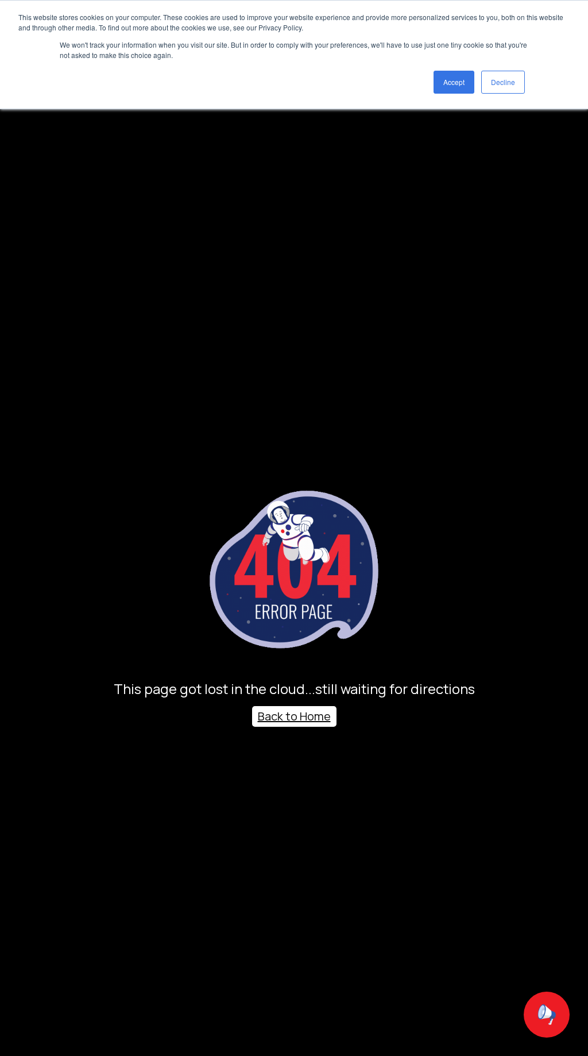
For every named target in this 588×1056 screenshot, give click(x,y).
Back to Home (294, 716)
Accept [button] (454, 82)
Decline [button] (503, 82)
